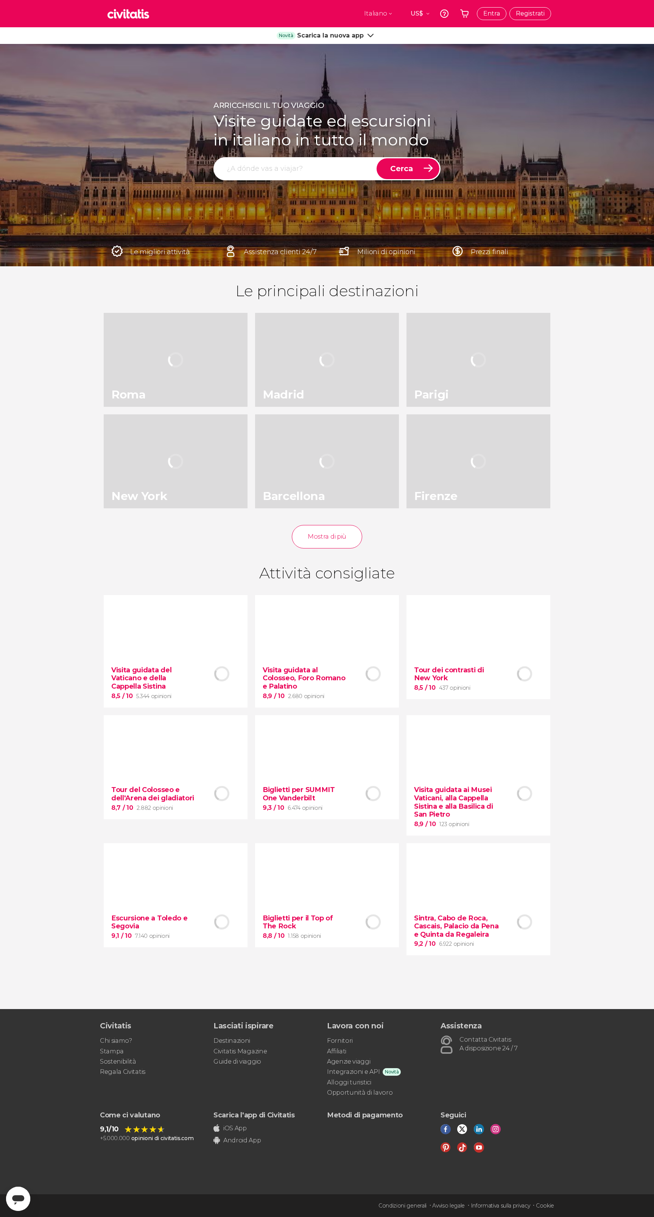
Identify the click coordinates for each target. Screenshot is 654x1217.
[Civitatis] (128, 13)
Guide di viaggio (237, 1061)
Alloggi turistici (349, 1082)
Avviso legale (448, 1205)
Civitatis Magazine (240, 1051)
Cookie (545, 1205)
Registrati (530, 13)
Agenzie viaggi (349, 1061)
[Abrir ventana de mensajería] (18, 1199)
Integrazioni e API (353, 1071)
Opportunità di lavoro (359, 1092)
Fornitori (340, 1040)
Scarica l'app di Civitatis (254, 1115)
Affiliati (336, 1051)
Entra (491, 13)
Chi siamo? (116, 1040)
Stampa (112, 1051)
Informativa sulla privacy (500, 1205)
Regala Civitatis (122, 1071)
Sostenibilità (118, 1061)
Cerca (401, 168)
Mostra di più (327, 536)
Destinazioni (231, 1040)
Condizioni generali (402, 1205)
